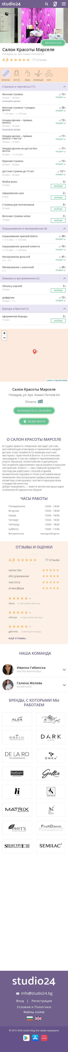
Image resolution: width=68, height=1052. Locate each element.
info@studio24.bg (37, 993)
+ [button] (4, 333)
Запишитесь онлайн (34, 410)
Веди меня (36, 421)
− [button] (4, 338)
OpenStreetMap (61, 380)
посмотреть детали (11, 101)
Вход (20, 1001)
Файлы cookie (34, 1012)
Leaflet (49, 380)
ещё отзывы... (18, 638)
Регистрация (41, 1001)
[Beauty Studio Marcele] (38, 1018)
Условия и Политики (34, 1007)
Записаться (53, 42)
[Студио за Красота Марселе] (30, 1018)
